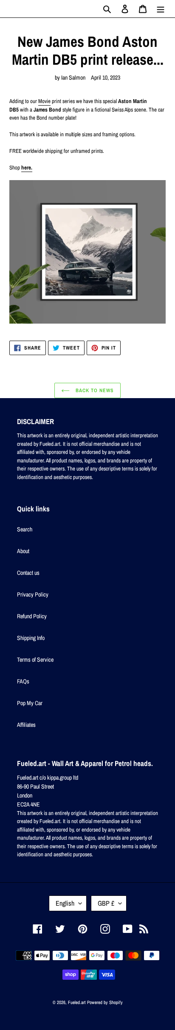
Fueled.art (77, 1002)
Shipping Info (31, 638)
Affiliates (26, 725)
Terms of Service (35, 659)
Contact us (28, 573)
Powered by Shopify (105, 1002)
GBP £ (106, 903)
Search (24, 529)
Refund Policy (32, 616)
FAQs (23, 681)
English (65, 903)
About (23, 551)
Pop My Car (29, 703)
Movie (44, 101)
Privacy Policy (32, 594)
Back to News (93, 390)
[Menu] (160, 8)
